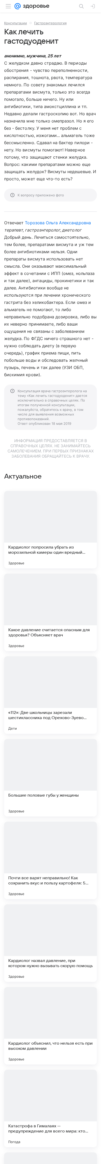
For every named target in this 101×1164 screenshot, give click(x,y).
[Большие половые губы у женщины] (50, 777)
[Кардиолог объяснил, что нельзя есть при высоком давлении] (50, 1026)
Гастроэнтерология (50, 23)
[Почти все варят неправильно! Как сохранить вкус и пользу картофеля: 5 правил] (50, 860)
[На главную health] (35, 6)
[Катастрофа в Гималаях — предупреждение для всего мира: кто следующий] (50, 1108)
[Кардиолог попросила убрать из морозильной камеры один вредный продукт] (50, 529)
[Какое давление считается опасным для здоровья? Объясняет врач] (50, 612)
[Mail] (18, 6)
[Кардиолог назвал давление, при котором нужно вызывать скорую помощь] (50, 943)
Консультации (15, 23)
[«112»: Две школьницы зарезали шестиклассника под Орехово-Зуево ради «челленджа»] (50, 695)
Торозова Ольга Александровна (58, 222)
